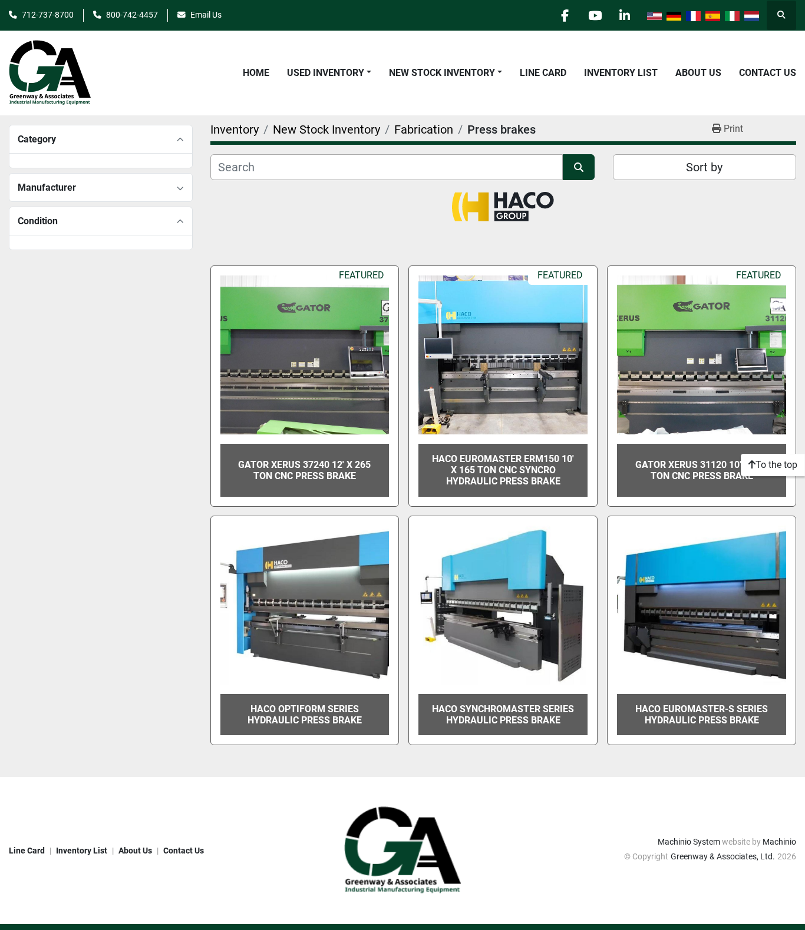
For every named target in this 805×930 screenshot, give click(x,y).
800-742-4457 (132, 14)
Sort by (704, 167)
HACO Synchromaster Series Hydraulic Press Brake (503, 714)
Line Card (543, 72)
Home (256, 72)
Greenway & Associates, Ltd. (723, 856)
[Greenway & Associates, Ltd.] (402, 850)
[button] (329, 73)
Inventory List (621, 72)
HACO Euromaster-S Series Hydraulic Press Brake (701, 714)
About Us (698, 72)
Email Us (206, 14)
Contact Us (767, 72)
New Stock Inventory (442, 72)
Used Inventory (325, 72)
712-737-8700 (48, 14)
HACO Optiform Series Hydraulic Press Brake (305, 714)
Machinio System (689, 841)
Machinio (779, 841)
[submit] (579, 167)
